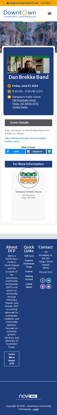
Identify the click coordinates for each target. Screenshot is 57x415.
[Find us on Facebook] (42, 280)
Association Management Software (28, 399)
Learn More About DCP (11, 359)
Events (29, 271)
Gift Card (29, 256)
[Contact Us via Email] (48, 286)
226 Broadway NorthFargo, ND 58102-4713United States (25, 104)
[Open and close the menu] (43, 14)
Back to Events (12, 44)
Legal (36, 409)
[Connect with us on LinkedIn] (48, 280)
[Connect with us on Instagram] (42, 286)
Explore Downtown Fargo (28, 263)
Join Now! (45, 3)
